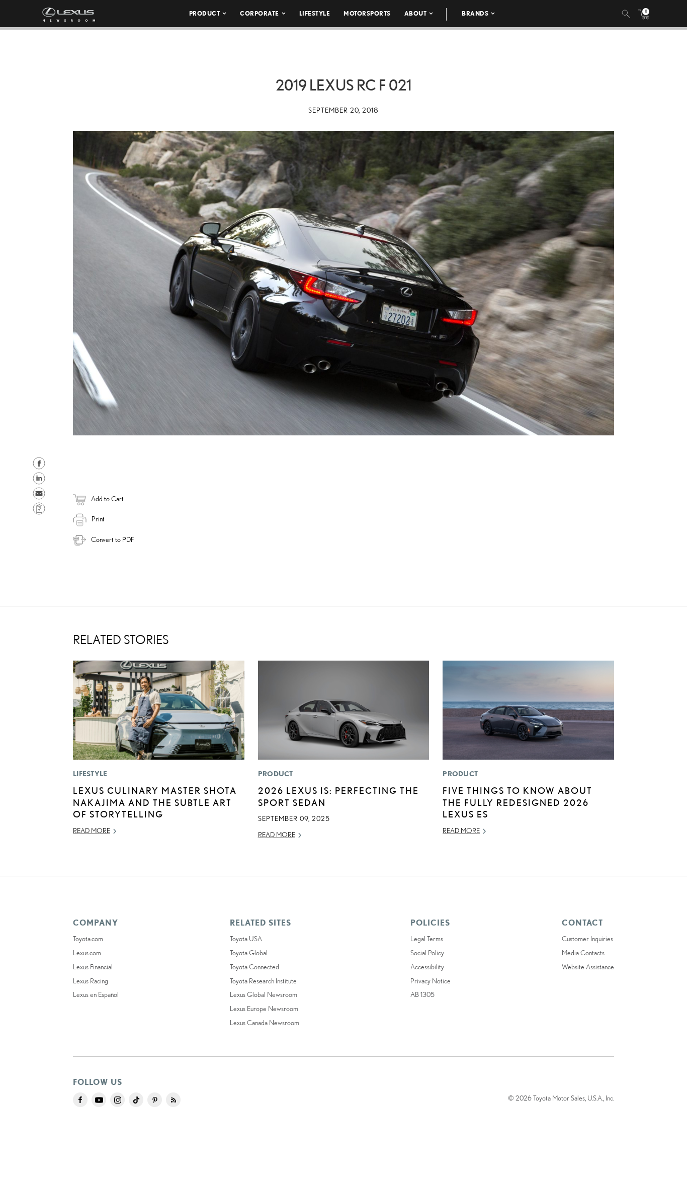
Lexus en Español (96, 994)
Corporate (259, 13)
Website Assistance (588, 967)
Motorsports (367, 13)
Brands (475, 13)
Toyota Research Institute (263, 981)
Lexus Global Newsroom (263, 994)
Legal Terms (426, 939)
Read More (91, 831)
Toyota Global (249, 953)
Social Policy (427, 953)
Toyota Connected (254, 967)
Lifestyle (314, 13)
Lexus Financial (93, 967)
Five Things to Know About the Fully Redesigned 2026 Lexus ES (517, 802)
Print (98, 519)
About (415, 13)
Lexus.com (87, 953)
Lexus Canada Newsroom (264, 1023)
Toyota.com (88, 939)
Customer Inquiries (587, 939)
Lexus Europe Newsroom (264, 1008)
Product (204, 13)
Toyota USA (246, 939)
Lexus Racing (90, 981)
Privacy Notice (430, 981)
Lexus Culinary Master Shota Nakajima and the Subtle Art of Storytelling (155, 802)
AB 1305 (422, 994)
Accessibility (427, 967)
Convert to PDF (112, 539)
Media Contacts (583, 953)
